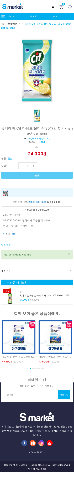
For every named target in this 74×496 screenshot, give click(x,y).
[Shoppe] (33, 443)
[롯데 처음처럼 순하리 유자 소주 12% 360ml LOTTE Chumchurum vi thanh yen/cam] (10, 296)
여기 (14, 234)
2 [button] (33, 368)
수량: (4, 165)
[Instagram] (41, 443)
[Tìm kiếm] (53, 6)
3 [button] (38, 368)
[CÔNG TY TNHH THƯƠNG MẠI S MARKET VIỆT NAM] (24, 6)
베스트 (11, 16)
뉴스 (55, 16)
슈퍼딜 (33, 16)
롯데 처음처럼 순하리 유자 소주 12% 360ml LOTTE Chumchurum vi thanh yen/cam (45, 295)
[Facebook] (24, 443)
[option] (37, 69)
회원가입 (64, 394)
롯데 (21, 292)
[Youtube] (50, 443)
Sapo (44, 468)
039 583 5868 (38, 202)
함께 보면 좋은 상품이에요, (37, 313)
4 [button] (42, 368)
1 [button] (30, 368)
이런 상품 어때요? (15, 282)
